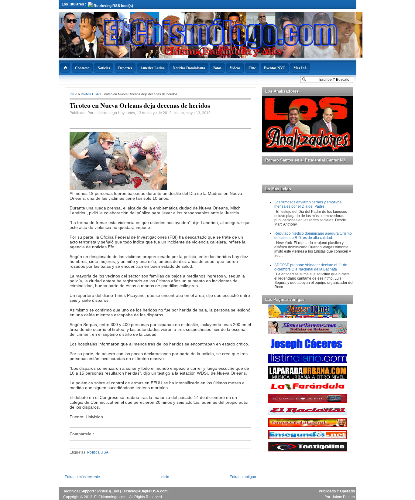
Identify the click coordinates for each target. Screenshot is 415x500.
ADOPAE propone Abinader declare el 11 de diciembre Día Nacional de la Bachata (310, 267)
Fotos (217, 67)
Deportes (125, 67)
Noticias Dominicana (189, 67)
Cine (252, 67)
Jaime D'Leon (343, 497)
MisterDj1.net (108, 491)
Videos (235, 67)
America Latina (152, 67)
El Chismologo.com (109, 20)
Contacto (82, 67)
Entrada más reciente (82, 477)
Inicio (74, 94)
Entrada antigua (243, 477)
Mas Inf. (300, 67)
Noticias (104, 67)
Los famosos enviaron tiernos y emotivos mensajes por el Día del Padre (307, 204)
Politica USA (90, 94)
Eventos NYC (274, 67)
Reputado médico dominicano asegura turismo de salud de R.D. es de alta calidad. (313, 235)
